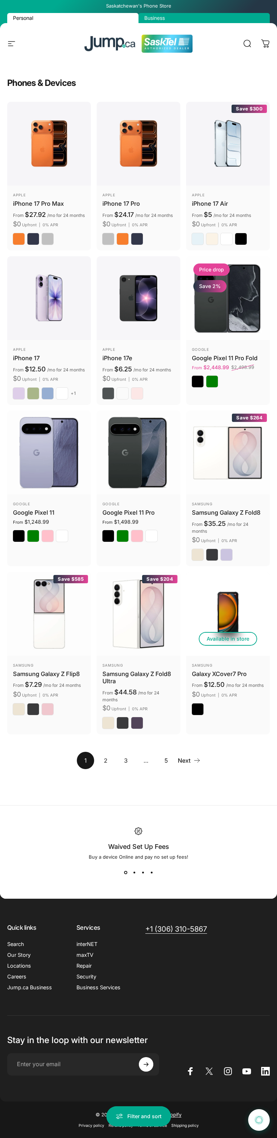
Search (15, 944)
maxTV (84, 955)
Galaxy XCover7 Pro (219, 673)
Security (86, 976)
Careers (16, 976)
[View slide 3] (142, 872)
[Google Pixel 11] (49, 452)
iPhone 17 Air (210, 203)
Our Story (19, 955)
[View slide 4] (151, 872)
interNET (86, 944)
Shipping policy (185, 1125)
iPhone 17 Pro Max (38, 203)
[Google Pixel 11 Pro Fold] (228, 298)
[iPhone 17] (49, 298)
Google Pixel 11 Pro (128, 512)
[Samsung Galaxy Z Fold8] (228, 452)
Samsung (202, 504)
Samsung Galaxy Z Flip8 (46, 673)
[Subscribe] (146, 1064)
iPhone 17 (26, 358)
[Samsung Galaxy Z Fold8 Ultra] (138, 614)
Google (200, 349)
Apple (19, 195)
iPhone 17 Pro (121, 203)
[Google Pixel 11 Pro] (138, 452)
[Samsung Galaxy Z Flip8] (49, 614)
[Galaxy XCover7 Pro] (228, 614)
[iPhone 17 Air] (228, 144)
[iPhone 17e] (138, 298)
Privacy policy (91, 1125)
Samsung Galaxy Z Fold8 (226, 512)
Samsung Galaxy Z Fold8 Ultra (136, 677)
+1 (73, 393)
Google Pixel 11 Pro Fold (225, 358)
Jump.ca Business (29, 987)
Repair (84, 966)
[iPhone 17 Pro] (138, 144)
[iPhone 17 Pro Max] (49, 144)
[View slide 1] (125, 872)
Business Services (98, 987)
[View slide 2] (134, 872)
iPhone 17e (117, 358)
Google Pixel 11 (33, 512)
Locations (19, 966)
